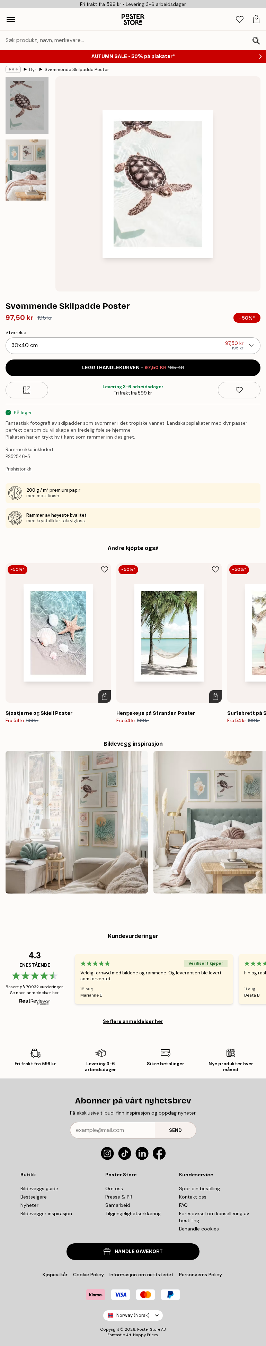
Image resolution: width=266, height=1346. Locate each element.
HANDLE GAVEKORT (139, 1251)
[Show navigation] (11, 19)
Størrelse (16, 332)
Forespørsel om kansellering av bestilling (214, 1217)
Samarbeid (117, 1205)
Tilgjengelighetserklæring (133, 1213)
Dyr (32, 70)
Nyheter (29, 1205)
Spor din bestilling (199, 1188)
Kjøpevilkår (55, 1274)
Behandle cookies (199, 1229)
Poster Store (148, 1329)
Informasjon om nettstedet (141, 1274)
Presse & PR (118, 1197)
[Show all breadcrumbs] (13, 69)
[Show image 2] (27, 170)
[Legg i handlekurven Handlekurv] (104, 696)
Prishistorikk (19, 469)
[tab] (239, 20)
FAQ (183, 1205)
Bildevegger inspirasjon (46, 1213)
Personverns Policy (201, 1274)
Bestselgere (33, 1197)
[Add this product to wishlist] (239, 390)
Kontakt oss (192, 1197)
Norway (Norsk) (133, 1315)
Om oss (114, 1188)
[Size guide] (27, 390)
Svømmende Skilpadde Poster (77, 70)
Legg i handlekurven (133, 368)
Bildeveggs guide (39, 1188)
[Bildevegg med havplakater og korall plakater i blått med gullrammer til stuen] (77, 822)
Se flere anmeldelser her (133, 1021)
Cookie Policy (88, 1274)
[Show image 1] (27, 105)
